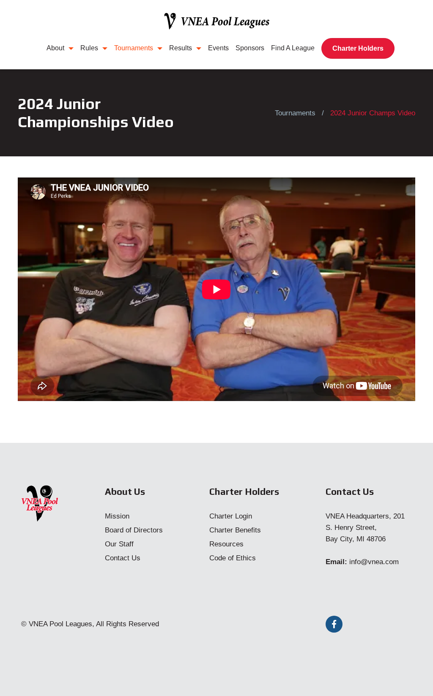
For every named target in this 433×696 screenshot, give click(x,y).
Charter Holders (358, 48)
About (55, 48)
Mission (117, 516)
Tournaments (133, 48)
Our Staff (119, 544)
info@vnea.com (374, 562)
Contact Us (122, 558)
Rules (89, 48)
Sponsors (250, 48)
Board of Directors (134, 530)
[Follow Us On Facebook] (334, 624)
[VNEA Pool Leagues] (216, 21)
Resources (226, 544)
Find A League (293, 48)
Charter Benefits (235, 530)
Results (180, 48)
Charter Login (230, 516)
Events (218, 48)
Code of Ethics (232, 558)
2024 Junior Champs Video (372, 113)
